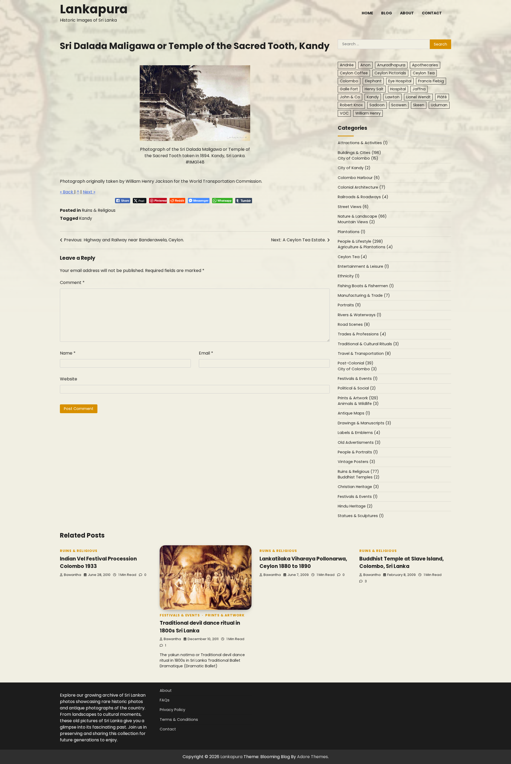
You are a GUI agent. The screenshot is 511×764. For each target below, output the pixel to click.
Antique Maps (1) (354, 413)
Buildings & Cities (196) (359, 152)
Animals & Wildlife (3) (358, 403)
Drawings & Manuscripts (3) (364, 423)
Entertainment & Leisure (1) (363, 266)
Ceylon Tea (424, 73)
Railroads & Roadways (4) (363, 197)
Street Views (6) (353, 206)
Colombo (349, 81)
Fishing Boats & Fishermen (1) (366, 285)
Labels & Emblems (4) (359, 432)
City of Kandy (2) (354, 167)
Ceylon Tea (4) (352, 256)
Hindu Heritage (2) (355, 506)
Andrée (347, 65)
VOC (344, 113)
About (407, 13)
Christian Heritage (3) (358, 486)
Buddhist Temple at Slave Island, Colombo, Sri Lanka (401, 562)
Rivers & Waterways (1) (359, 315)
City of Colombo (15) (358, 158)
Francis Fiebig (431, 81)
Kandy (85, 218)
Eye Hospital (399, 81)
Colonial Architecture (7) (361, 187)
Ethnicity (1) (349, 276)
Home (367, 13)
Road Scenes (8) (354, 324)
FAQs (165, 700)
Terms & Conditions (179, 719)
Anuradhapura (391, 65)
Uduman (439, 105)
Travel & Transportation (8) (364, 353)
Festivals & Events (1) (358, 378)
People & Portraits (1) (358, 452)
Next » (89, 192)
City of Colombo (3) (357, 369)
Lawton (392, 97)
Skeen (418, 105)
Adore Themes (312, 757)
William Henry (368, 113)
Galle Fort (349, 89)
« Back (67, 192)
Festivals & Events (180, 615)
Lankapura (94, 9)
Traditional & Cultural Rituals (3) (368, 344)
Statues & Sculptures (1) (361, 515)
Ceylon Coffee (354, 73)
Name (68, 353)
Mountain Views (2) (356, 222)
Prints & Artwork (225, 615)
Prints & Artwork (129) (358, 398)
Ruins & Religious (99, 210)
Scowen (398, 105)
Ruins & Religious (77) (358, 471)
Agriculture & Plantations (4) (365, 247)
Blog (386, 13)
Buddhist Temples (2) (359, 477)
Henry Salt (374, 89)
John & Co (350, 97)
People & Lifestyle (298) (360, 241)
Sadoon (377, 105)
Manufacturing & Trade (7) (364, 295)
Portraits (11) (349, 305)
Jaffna (419, 89)
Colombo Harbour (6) (359, 177)
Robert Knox (351, 105)
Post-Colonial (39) (355, 363)
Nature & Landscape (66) (362, 216)
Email (206, 353)
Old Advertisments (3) (359, 442)
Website (68, 379)
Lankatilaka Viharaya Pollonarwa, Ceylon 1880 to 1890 (303, 562)
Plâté (442, 97)
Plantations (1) (351, 231)
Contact (432, 13)
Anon (365, 65)
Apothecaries (425, 65)
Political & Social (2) (357, 388)
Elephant (373, 81)
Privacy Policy (172, 709)
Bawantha (72, 574)
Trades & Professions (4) (362, 334)
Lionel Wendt (418, 97)
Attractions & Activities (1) (363, 142)
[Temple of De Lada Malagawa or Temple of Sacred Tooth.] (195, 139)
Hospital (398, 89)
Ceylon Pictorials (390, 73)
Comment (72, 282)
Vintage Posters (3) (356, 461)
